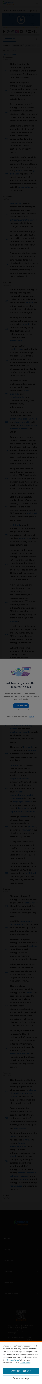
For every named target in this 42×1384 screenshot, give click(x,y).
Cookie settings (12, 1360)
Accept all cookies (21, 1370)
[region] (21, 1362)
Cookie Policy (25, 1363)
